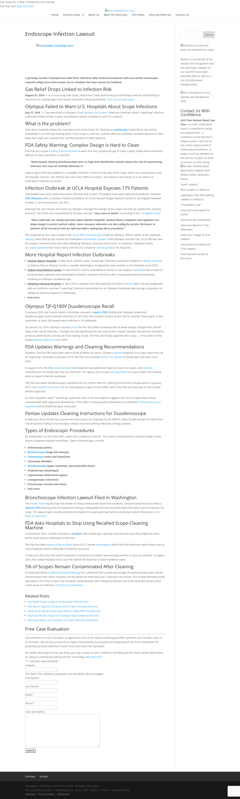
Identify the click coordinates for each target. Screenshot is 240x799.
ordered (148, 368)
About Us (93, 15)
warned (118, 352)
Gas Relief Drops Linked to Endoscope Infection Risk (58, 601)
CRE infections (33, 198)
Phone (29, 703)
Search (209, 34)
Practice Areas (71, 15)
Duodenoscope (37, 465)
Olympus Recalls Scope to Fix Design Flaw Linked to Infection (63, 615)
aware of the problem (60, 544)
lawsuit (129, 283)
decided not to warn (96, 112)
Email (29, 694)
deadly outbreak (152, 260)
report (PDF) (100, 312)
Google (44, 776)
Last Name (32, 686)
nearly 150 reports (111, 357)
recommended (62, 368)
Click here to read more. (121, 99)
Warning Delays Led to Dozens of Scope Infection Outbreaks (63, 620)
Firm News (138, 15)
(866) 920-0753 (25, 6)
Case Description (35, 711)
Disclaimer (63, 794)
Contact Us (182, 15)
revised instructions (48, 387)
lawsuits (30, 239)
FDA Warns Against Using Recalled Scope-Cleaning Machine (63, 606)
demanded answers (95, 239)
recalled (76, 533)
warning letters (119, 372)
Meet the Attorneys (115, 15)
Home (55, 15)
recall (75, 327)
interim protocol (105, 247)
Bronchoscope (36, 452)
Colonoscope (35, 456)
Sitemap (30, 776)
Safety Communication (64, 151)
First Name (32, 678)
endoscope (120, 129)
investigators (103, 544)
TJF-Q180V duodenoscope (87, 235)
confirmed (139, 270)
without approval (44, 339)
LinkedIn (30, 665)
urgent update (37, 247)
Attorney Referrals (160, 15)
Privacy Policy (46, 794)
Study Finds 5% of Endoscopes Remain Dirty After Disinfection (64, 611)
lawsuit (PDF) (33, 507)
